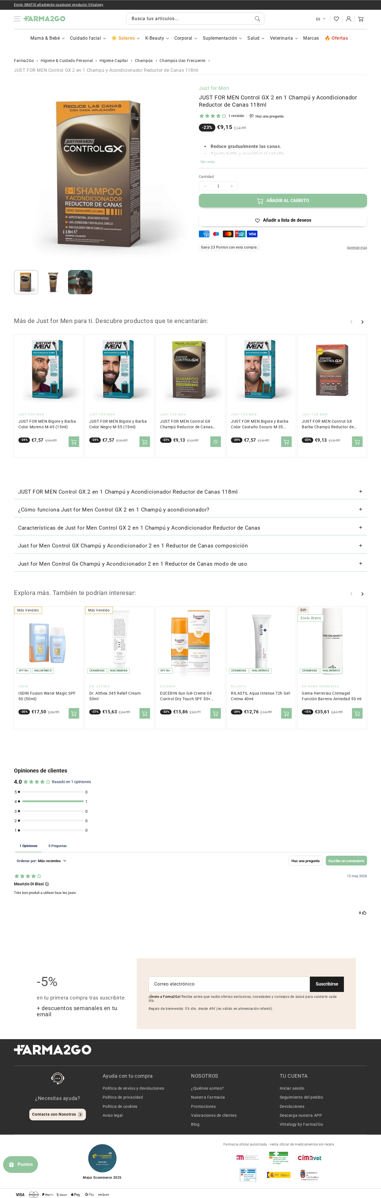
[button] (361, 19)
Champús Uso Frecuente (183, 60)
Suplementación (220, 38)
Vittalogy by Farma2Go (302, 1124)
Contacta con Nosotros (54, 1114)
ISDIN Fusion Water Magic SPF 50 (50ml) (47, 696)
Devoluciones (292, 1106)
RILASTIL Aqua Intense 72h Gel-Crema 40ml (261, 696)
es (318, 19)
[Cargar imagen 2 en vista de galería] (53, 282)
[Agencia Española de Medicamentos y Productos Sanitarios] (248, 1157)
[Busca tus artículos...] (257, 18)
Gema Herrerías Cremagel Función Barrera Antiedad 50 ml (331, 696)
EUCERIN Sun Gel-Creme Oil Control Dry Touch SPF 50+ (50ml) (186, 696)
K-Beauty (154, 38)
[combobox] (195, 19)
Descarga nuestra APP (301, 1115)
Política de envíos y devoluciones (133, 1088)
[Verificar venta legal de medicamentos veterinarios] (248, 1175)
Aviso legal (113, 1115)
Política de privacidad (123, 1097)
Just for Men (214, 88)
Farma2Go (24, 60)
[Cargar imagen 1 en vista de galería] (26, 282)
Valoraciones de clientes (214, 1115)
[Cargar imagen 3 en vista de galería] (80, 282)
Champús (144, 60)
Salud (253, 38)
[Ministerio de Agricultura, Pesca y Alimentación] (278, 1175)
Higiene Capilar (114, 60)
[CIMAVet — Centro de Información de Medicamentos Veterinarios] (309, 1157)
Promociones (203, 1106)
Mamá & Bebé (45, 38)
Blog (195, 1124)
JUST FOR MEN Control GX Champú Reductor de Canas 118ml (186, 424)
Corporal (183, 38)
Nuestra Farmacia (208, 1097)
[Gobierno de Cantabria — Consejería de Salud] (309, 1175)
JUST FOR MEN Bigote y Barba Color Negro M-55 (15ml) (118, 424)
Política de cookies (120, 1106)
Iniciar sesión (292, 1088)
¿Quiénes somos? (207, 1088)
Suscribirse (327, 984)
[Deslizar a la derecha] (362, 322)
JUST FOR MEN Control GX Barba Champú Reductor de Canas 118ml (328, 424)
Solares (127, 38)
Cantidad (206, 177)
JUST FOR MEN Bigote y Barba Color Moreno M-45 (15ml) (47, 424)
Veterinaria (281, 38)
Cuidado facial (85, 38)
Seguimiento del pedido (301, 1097)
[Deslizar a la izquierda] (351, 322)
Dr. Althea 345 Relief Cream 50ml (115, 696)
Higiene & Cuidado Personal (67, 60)
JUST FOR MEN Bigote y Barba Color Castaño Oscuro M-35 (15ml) (259, 424)
